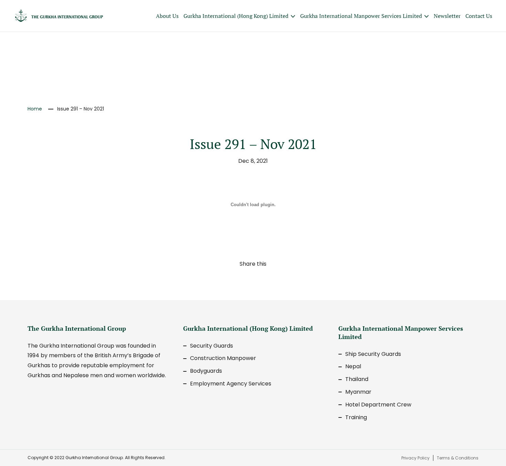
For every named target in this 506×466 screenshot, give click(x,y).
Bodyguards (206, 371)
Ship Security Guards (373, 354)
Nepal (353, 366)
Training (356, 417)
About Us (167, 16)
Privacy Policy (415, 458)
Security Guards (211, 346)
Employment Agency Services (230, 384)
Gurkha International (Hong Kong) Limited (235, 16)
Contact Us (478, 16)
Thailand (356, 379)
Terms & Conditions (457, 458)
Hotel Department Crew (378, 405)
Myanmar (358, 392)
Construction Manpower (223, 358)
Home (35, 108)
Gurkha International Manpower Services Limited (361, 16)
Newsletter (447, 16)
